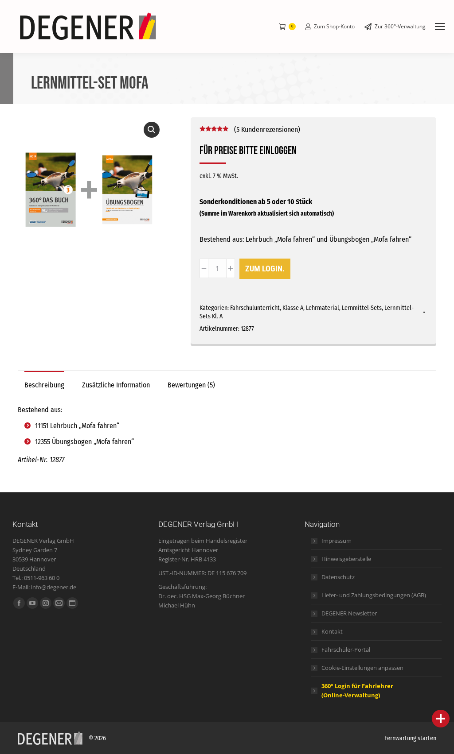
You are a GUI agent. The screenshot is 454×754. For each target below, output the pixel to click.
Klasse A (292, 308)
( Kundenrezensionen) (267, 129)
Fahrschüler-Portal (345, 649)
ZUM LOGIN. (265, 268)
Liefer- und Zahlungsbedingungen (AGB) (373, 595)
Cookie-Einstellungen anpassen (362, 668)
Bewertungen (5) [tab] (191, 385)
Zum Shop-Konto (334, 26)
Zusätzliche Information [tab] (116, 385)
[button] (152, 130)
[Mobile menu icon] (439, 26)
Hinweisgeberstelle (346, 559)
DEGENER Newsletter (349, 613)
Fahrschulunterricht (255, 308)
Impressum (336, 541)
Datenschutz (338, 577)
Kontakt (332, 631)
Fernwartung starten (410, 738)
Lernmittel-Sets (362, 308)
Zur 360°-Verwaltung (400, 26)
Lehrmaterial (322, 308)
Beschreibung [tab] (44, 385)
